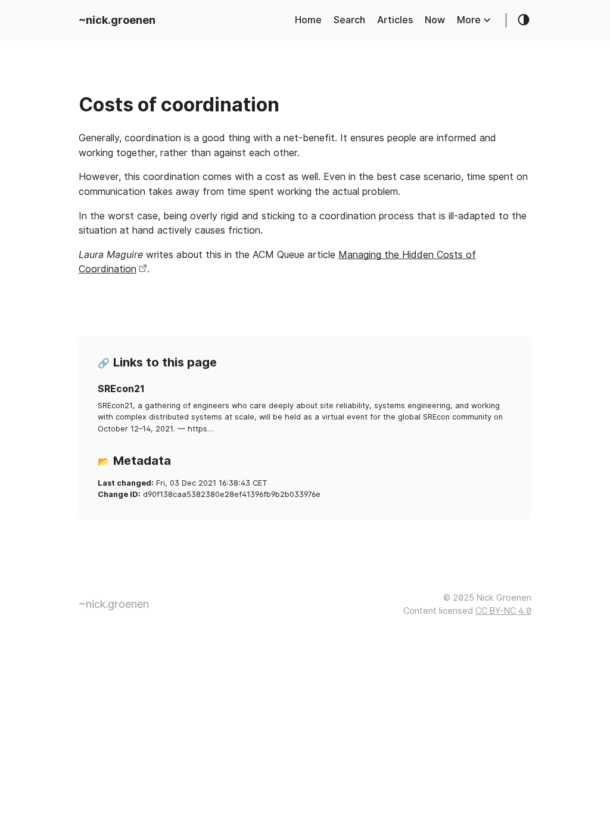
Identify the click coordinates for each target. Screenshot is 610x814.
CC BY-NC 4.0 (503, 610)
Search (349, 20)
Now (435, 20)
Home (308, 20)
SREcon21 (121, 388)
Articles (395, 20)
